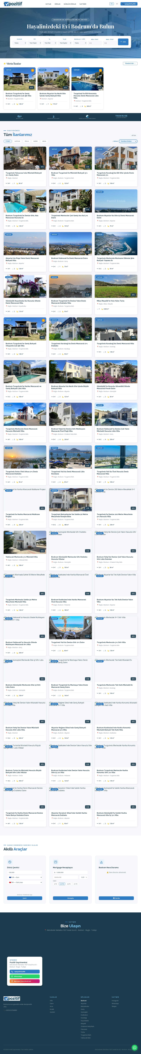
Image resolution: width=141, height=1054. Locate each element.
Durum (19, 39)
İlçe (64, 39)
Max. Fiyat (110, 39)
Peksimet (84, 1029)
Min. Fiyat (94, 39)
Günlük (52, 1012)
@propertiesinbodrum (22, 981)
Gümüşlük (84, 1012)
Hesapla (70, 898)
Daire (35, 141)
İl (49, 39)
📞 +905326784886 (128, 4)
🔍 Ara (123, 42)
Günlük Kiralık (70, 4)
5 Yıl (55, 884)
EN (117, 4)
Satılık (48, 4)
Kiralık (57, 4)
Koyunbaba (85, 1021)
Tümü (8, 141)
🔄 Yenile (116, 898)
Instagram (115, 1001)
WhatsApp (18, 976)
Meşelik (83, 1023)
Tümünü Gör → (130, 63)
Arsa (44, 141)
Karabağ (84, 1018)
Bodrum (83, 1001)
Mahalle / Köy (79, 39)
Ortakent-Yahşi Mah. (87, 1026)
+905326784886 (19, 971)
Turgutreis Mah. (86, 1035)
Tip (34, 39)
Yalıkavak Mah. (86, 1038)
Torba (83, 1032)
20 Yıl (75, 884)
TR (111, 4)
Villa (27, 141)
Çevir (25, 898)
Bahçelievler (85, 1006)
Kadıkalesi (84, 1015)
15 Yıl (68, 884)
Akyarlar (83, 1003)
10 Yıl (62, 884)
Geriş (82, 1009)
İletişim (83, 4)
